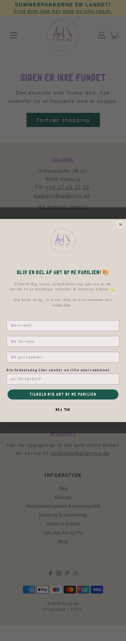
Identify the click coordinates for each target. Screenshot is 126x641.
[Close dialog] (120, 224)
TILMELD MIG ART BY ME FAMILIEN (62, 394)
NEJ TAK (63, 409)
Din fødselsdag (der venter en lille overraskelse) (58, 370)
